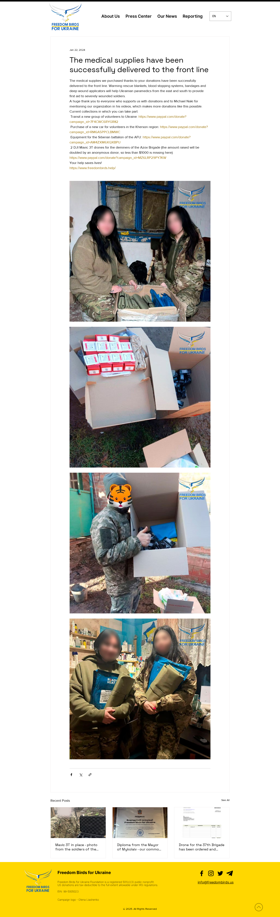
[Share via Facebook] (71, 774)
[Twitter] (220, 873)
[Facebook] (201, 873)
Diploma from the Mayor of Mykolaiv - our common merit (139, 847)
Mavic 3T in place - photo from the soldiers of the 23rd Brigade (76, 847)
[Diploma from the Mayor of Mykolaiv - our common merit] (140, 822)
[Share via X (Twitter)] (80, 774)
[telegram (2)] (229, 873)
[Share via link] (90, 774)
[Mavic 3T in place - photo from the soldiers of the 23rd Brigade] (78, 822)
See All (225, 800)
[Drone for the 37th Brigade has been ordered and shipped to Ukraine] (201, 822)
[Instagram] (211, 873)
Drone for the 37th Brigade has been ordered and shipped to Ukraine (201, 847)
